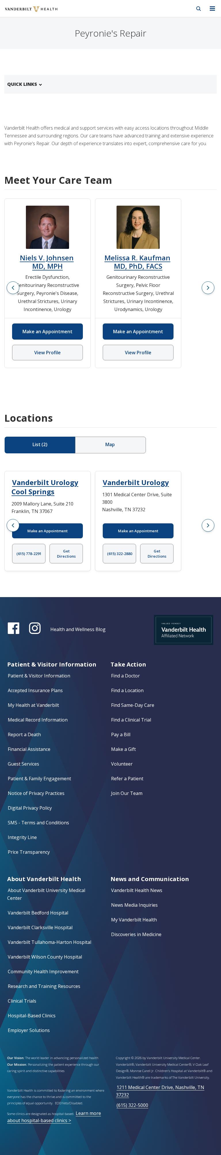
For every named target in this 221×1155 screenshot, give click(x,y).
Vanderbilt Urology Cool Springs (45, 487)
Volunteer (122, 764)
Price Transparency (29, 852)
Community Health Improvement (43, 971)
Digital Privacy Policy (30, 808)
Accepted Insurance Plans (35, 690)
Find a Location (127, 690)
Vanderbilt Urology (136, 482)
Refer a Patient (127, 778)
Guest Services (23, 764)
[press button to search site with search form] (198, 9)
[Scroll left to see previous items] (13, 287)
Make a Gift (123, 749)
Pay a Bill (120, 734)
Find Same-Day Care (132, 705)
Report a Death (24, 734)
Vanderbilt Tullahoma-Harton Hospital (49, 942)
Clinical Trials (22, 1001)
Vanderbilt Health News (136, 890)
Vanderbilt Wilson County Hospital (45, 957)
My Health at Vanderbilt (33, 705)
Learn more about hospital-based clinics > (54, 1117)
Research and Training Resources (44, 986)
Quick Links (22, 84)
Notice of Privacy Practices (36, 793)
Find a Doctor (125, 676)
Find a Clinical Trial (131, 720)
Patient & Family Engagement (39, 778)
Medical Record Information (38, 720)
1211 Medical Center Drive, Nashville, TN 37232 (160, 1091)
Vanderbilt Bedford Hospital (38, 913)
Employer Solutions (29, 1030)
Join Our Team (126, 793)
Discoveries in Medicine (136, 934)
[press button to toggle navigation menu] (212, 9)
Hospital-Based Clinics (32, 1015)
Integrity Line (22, 837)
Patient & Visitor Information (39, 676)
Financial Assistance (29, 749)
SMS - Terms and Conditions (38, 822)
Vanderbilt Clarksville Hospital (40, 927)
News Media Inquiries (134, 905)
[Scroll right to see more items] (208, 287)
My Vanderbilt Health (134, 920)
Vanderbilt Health (25, 12)
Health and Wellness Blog (78, 629)
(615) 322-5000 (132, 1105)
